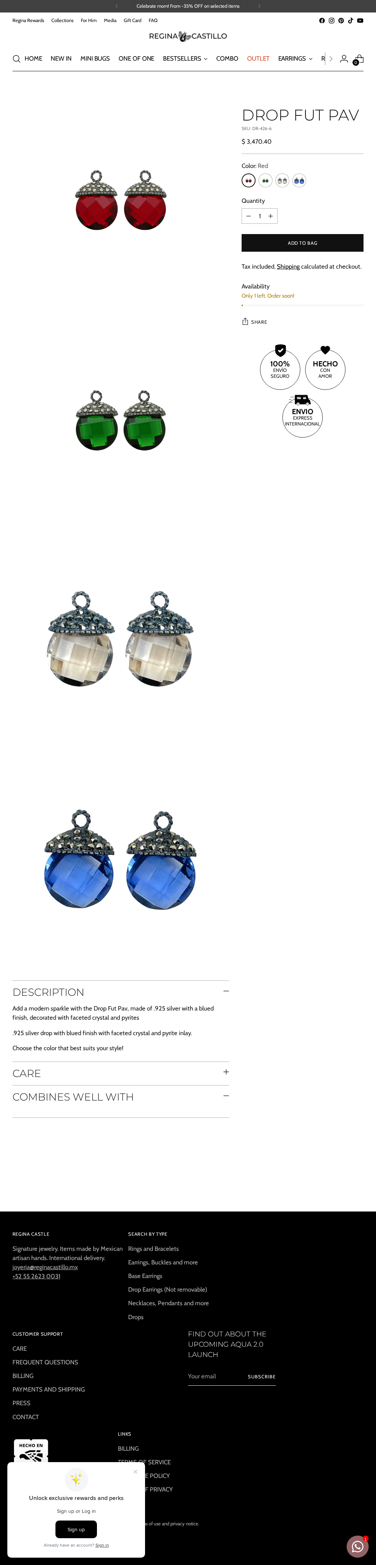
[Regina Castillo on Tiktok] (350, 20)
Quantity (253, 200)
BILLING (22, 1375)
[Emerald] (265, 180)
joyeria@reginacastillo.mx (45, 1267)
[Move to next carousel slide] (357, 1186)
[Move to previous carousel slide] (340, 1186)
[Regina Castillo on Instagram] (331, 20)
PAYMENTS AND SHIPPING (48, 1389)
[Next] (259, 6)
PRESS (21, 1403)
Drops (136, 1317)
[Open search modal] (16, 58)
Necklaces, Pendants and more (168, 1303)
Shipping (288, 266)
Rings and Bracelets (153, 1248)
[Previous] (117, 6)
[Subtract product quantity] (248, 216)
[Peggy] (282, 180)
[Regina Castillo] (188, 36)
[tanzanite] (299, 180)
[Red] (249, 180)
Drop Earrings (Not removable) (167, 1289)
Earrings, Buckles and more (163, 1262)
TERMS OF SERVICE (144, 1462)
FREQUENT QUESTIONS (45, 1362)
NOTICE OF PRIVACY (145, 1489)
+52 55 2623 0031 (36, 1276)
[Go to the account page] (344, 58)
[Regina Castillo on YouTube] (360, 20)
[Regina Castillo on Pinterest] (341, 20)
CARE (19, 1348)
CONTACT (25, 1417)
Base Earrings (145, 1275)
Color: (255, 165)
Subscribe (262, 1376)
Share (259, 322)
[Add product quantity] (270, 216)
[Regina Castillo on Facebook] (322, 20)
